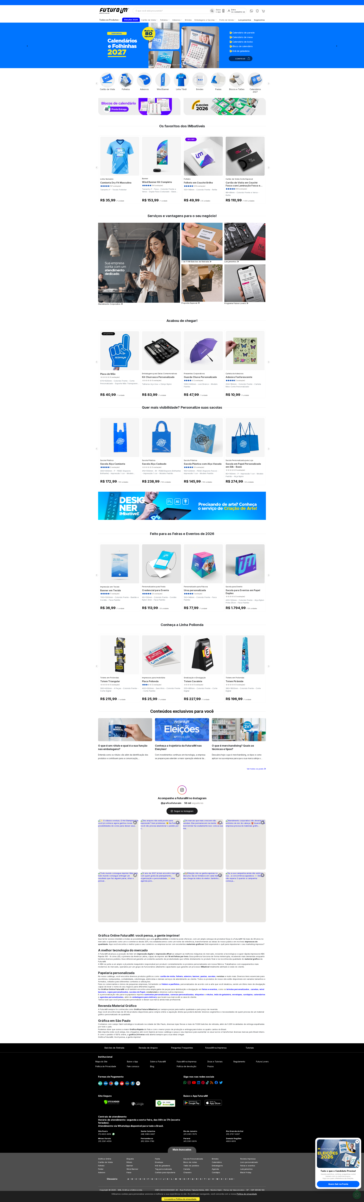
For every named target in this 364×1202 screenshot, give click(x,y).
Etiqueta (130, 1159)
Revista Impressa (248, 1159)
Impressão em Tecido (110, 587)
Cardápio (216, 1172)
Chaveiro (187, 1172)
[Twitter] (221, 1082)
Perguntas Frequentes (182, 1047)
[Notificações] (257, 10)
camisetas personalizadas (156, 994)
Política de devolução (186, 1066)
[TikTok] (207, 1082)
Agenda (215, 1169)
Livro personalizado (249, 1162)
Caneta (186, 1169)
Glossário (112, 1179)
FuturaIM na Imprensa (215, 1047)
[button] (27, 45)
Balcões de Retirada (114, 1047)
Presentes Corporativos (194, 374)
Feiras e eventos (247, 1165)
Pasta (157, 1159)
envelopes (237, 994)
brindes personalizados (238, 989)
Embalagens (217, 1165)
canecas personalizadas (182, 994)
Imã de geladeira (162, 1165)
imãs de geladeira (222, 994)
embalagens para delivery (144, 997)
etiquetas (199, 994)
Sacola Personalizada (193, 1159)
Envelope (159, 1162)
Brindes (215, 1159)
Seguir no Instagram (183, 811)
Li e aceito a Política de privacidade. (180, 1199)
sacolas (211, 976)
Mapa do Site (101, 1061)
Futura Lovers (262, 1061)
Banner (145, 179)
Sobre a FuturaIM (158, 1061)
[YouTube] (194, 1082)
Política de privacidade (247, 1194)
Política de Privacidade (105, 1066)
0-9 (231, 1179)
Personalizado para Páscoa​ (196, 587)
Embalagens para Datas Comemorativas (159, 374)
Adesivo (101, 1172)
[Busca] (212, 11)
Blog (152, 1066)
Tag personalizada (163, 1169)
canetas (254, 989)
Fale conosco (133, 1066)
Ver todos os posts (255, 769)
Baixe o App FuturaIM (195, 1095)
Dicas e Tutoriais (215, 1061)
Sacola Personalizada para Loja (239, 460)
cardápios (248, 994)
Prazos (210, 1066)
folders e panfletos (170, 984)
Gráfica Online (104, 1159)
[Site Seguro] (138, 1103)
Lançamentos (246, 1169)
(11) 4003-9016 (104, 1134)
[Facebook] (216, 1082)
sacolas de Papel (137, 992)
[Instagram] (189, 1082)
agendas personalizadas (111, 997)
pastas (203, 976)
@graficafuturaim (171, 803)
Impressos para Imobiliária (153, 678)
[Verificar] (112, 1102)
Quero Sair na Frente (338, 1184)
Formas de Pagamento (111, 1076)
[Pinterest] (203, 1082)
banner (196, 976)
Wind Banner (132, 1169)
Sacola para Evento (234, 587)
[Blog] (211, 1082)
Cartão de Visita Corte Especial (239, 179)
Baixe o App (132, 1061)
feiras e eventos (209, 989)
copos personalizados (117, 992)
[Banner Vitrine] (182, 506)
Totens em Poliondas (109, 678)
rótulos (209, 994)
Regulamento (239, 1061)
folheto (179, 976)
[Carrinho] (263, 10)
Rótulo (129, 1162)
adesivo (187, 976)
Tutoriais (250, 1047)
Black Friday (245, 1172)
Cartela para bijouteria (165, 1172)
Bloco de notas (190, 1162)
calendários (259, 994)
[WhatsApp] (251, 10)
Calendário (217, 1162)
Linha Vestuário (107, 179)
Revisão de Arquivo (148, 1047)
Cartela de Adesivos (235, 374)
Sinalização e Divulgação (195, 678)
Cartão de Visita (105, 1162)
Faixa (129, 1172)
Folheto (187, 179)
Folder (101, 1169)
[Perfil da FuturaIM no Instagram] (182, 790)
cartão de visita (167, 976)
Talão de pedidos (191, 1165)
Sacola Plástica (107, 460)
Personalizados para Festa (154, 587)
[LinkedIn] (198, 1082)
